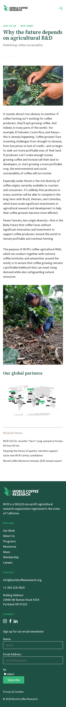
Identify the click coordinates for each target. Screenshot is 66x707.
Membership (11, 557)
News (6, 552)
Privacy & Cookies (13, 691)
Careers (8, 562)
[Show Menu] (60, 8)
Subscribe (14, 680)
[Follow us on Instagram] (5, 621)
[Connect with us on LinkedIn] (16, 621)
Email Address (13, 654)
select (10, 674)
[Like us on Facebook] (10, 621)
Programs (9, 541)
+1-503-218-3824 (14, 587)
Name (7, 639)
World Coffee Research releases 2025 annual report (32, 460)
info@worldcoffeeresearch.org (22, 580)
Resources (9, 546)
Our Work (9, 531)
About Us (9, 536)
